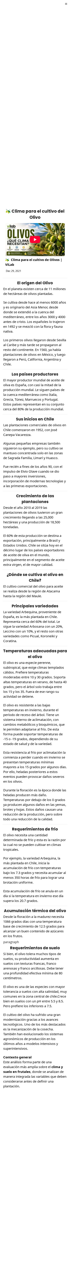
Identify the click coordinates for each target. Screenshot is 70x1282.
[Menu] (66, 4)
